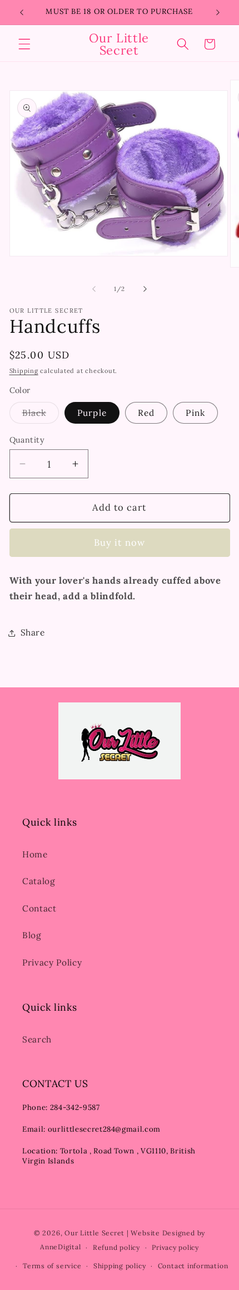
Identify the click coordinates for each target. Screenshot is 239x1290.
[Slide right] (145, 289)
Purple (92, 413)
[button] (24, 44)
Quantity (27, 440)
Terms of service (52, 1266)
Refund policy (116, 1247)
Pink (195, 413)
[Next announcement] (218, 12)
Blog (32, 935)
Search (37, 1039)
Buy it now (119, 542)
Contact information (193, 1266)
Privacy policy (175, 1247)
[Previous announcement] (21, 12)
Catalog (39, 881)
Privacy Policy (52, 962)
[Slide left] (94, 289)
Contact (39, 908)
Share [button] (33, 632)
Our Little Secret (94, 1233)
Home (35, 854)
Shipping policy (119, 1266)
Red (146, 413)
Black (40, 415)
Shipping (23, 371)
